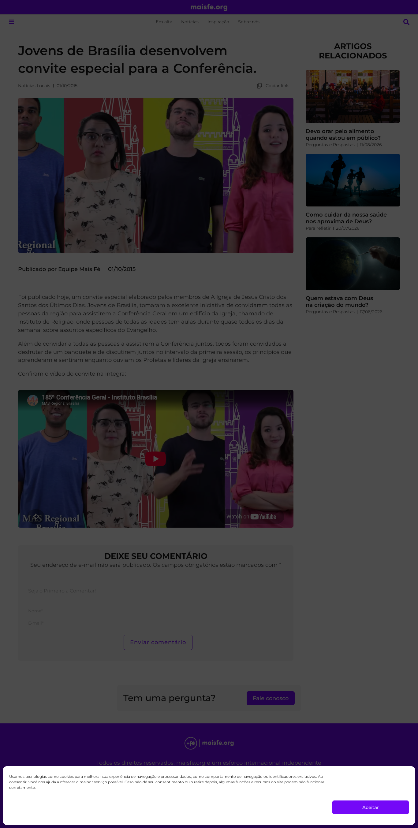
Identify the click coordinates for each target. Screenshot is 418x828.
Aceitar (370, 807)
